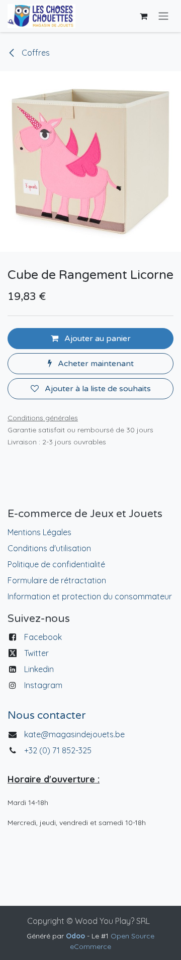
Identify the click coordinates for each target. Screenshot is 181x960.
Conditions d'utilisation (49, 548)
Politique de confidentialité (56, 564)
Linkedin (39, 669)
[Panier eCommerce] (143, 16)
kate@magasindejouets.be (74, 734)
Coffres (35, 53)
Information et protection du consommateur (90, 596)
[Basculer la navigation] (163, 16)
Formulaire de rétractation (57, 580)
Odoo (76, 935)
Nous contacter (46, 715)
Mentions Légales (39, 532)
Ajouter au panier (96, 339)
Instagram (43, 685)
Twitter (36, 653)
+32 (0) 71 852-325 (59, 750)
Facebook (43, 637)
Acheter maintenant (95, 364)
